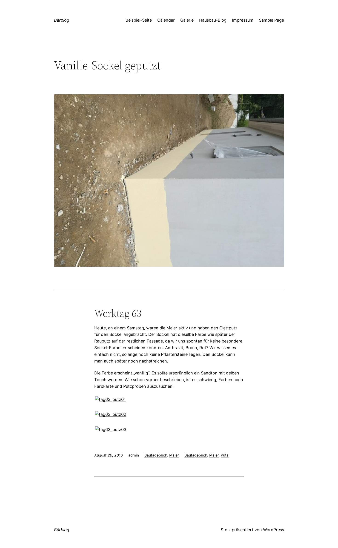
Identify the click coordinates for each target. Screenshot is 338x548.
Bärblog (61, 20)
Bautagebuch (155, 455)
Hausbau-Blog (212, 20)
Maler (174, 455)
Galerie (187, 20)
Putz (225, 455)
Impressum (242, 20)
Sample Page (271, 20)
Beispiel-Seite (139, 20)
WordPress (273, 529)
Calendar (166, 20)
